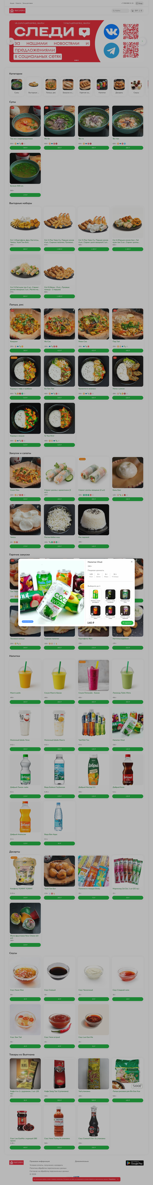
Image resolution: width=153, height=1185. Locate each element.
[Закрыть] (132, 561)
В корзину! (127, 623)
